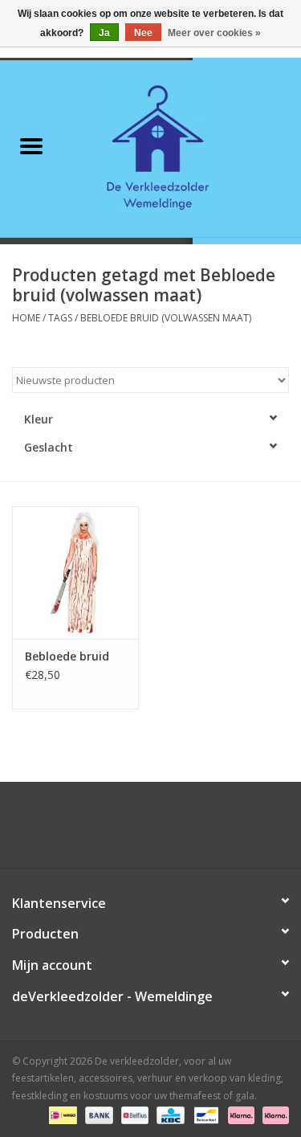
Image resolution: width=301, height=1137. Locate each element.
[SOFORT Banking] (239, 1115)
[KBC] (168, 1115)
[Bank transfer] (97, 1115)
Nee (143, 33)
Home (26, 318)
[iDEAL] (61, 1115)
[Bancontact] (204, 1115)
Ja (104, 33)
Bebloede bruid (67, 656)
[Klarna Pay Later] (273, 1115)
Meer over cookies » (214, 33)
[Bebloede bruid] (75, 572)
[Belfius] (133, 1115)
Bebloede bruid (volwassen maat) (165, 318)
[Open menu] (31, 145)
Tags (60, 318)
